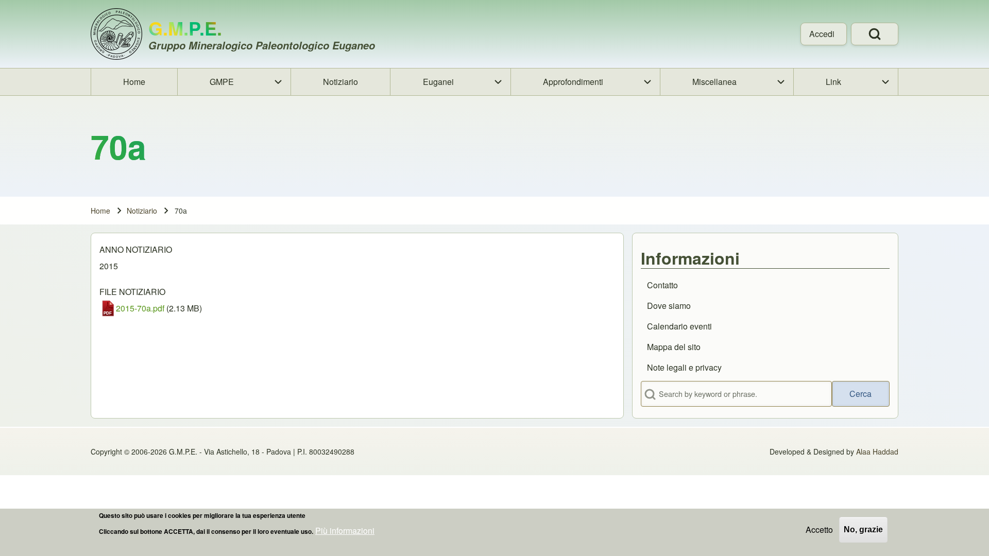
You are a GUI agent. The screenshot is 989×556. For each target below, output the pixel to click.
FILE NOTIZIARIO (132, 292)
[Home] (116, 34)
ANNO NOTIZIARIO (135, 249)
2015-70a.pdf (140, 308)
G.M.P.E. (185, 27)
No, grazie (863, 529)
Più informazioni (344, 530)
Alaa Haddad (877, 451)
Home (100, 210)
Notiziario (142, 210)
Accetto (819, 529)
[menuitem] (823, 34)
